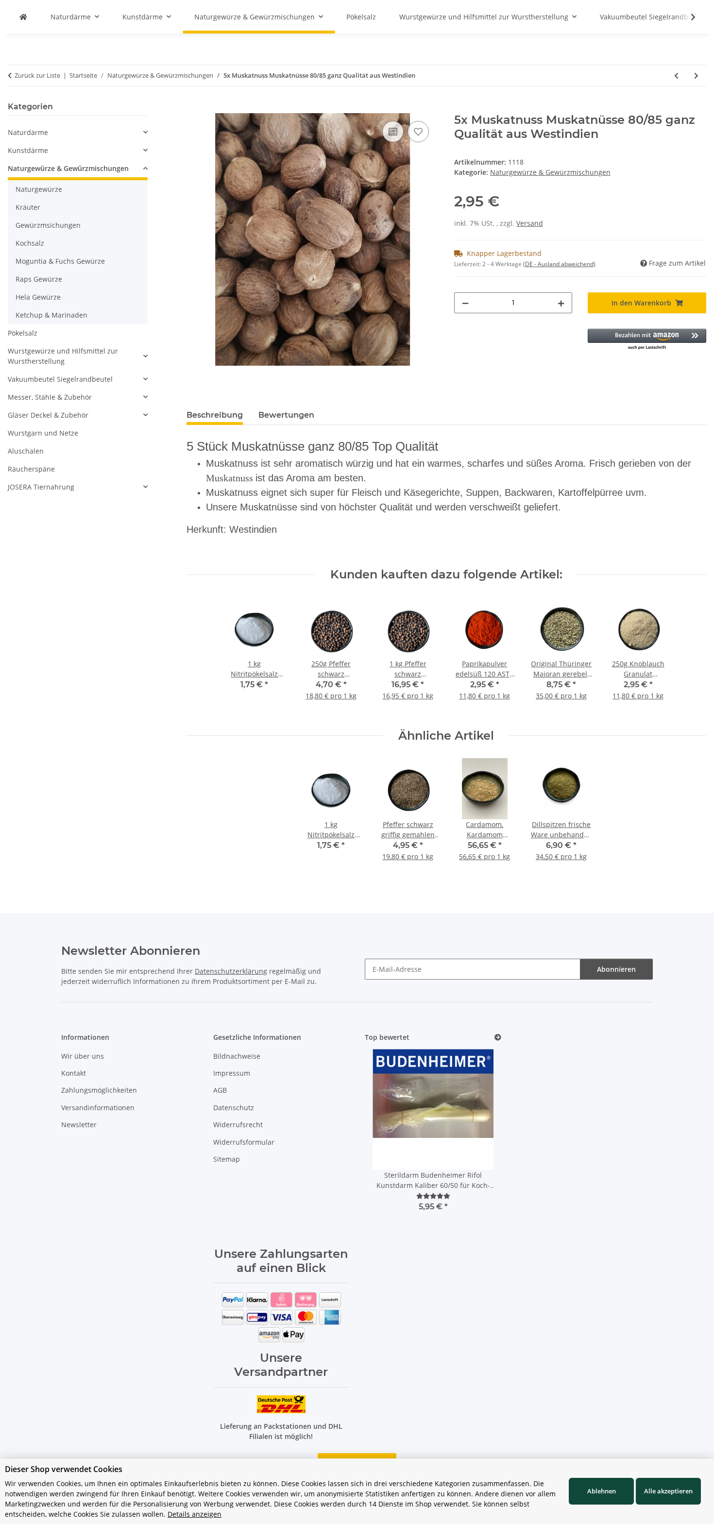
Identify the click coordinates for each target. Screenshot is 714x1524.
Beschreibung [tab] (215, 415)
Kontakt (73, 1073)
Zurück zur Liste (37, 75)
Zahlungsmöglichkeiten (99, 1090)
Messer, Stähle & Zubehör (50, 397)
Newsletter (79, 1124)
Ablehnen (601, 1491)
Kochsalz (30, 243)
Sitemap (226, 1159)
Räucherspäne (31, 469)
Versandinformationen (98, 1107)
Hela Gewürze (38, 297)
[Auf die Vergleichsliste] (393, 131)
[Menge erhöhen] (561, 303)
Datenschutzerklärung (231, 971)
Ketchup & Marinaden (51, 315)
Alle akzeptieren (668, 1491)
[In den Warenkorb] (194, 107)
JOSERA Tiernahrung (41, 486)
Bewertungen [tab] (286, 415)
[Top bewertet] (497, 1037)
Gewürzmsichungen (48, 225)
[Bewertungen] (433, 1196)
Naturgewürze (39, 189)
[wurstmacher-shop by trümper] (23, 17)
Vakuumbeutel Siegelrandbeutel (60, 379)
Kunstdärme (28, 150)
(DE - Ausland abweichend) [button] (559, 264)
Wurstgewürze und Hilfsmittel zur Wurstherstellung (63, 356)
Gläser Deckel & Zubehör (48, 415)
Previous (389, 1142)
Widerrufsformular (243, 1142)
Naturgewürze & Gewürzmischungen (550, 172)
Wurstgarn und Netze (43, 433)
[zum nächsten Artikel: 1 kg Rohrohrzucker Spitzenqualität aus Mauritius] (696, 75)
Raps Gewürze (39, 279)
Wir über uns (82, 1056)
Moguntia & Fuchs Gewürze (60, 261)
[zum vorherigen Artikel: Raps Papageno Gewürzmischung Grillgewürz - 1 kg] (676, 75)
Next (477, 1142)
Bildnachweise (236, 1056)
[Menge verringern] (465, 303)
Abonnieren (616, 969)
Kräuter (28, 207)
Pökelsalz (22, 333)
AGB (220, 1090)
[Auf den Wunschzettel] (418, 131)
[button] (647, 340)
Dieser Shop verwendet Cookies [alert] (63, 1469)
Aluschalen (26, 451)
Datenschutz (233, 1107)
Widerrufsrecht (238, 1124)
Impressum (231, 1073)
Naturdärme (28, 132)
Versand (529, 223)
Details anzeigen (194, 1514)
